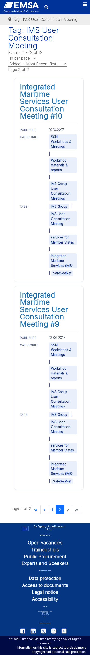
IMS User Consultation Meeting (60, 218)
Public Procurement (45, 556)
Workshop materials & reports (59, 165)
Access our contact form (45, 623)
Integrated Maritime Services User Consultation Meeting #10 (44, 101)
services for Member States (62, 239)
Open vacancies (45, 543)
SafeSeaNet (62, 273)
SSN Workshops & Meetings (61, 141)
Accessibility (45, 599)
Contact (45, 606)
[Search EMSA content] (46, 7)
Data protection (45, 578)
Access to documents (45, 585)
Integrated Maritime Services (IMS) (62, 260)
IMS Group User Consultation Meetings (60, 191)
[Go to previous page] (44, 509)
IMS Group (59, 206)
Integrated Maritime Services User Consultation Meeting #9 (44, 309)
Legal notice (45, 592)
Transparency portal (45, 570)
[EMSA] (21, 7)
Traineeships (45, 549)
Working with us (45, 535)
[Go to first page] (36, 509)
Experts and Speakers (45, 563)
